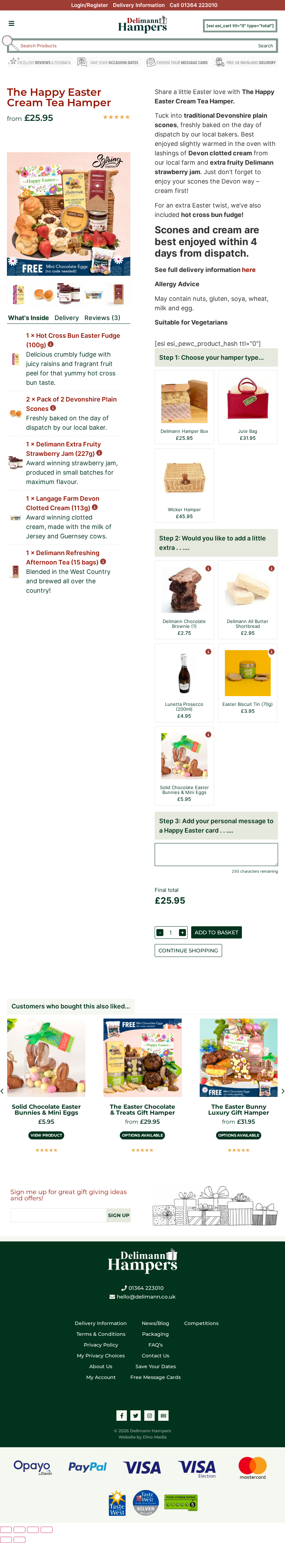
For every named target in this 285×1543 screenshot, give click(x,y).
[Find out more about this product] (208, 569)
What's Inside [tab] (28, 317)
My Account (101, 1377)
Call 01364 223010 (194, 5)
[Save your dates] (108, 63)
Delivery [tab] (67, 317)
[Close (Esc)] (46, 1530)
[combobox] (136, 45)
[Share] (33, 1530)
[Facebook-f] (121, 1415)
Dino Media (154, 1437)
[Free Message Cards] (177, 63)
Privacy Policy (101, 1345)
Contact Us (155, 1356)
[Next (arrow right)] (19, 1540)
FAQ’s (155, 1345)
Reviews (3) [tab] (102, 317)
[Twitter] (135, 1415)
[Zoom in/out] (6, 1530)
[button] (11, 23)
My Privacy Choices (101, 1356)
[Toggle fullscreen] (19, 1530)
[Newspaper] (163, 1415)
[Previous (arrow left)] (6, 1540)
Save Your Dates (156, 1366)
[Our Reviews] (40, 63)
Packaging (155, 1334)
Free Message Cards (155, 1377)
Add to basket (216, 932)
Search (265, 45)
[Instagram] (149, 1415)
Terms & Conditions (100, 1334)
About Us (100, 1366)
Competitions (201, 1323)
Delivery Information (139, 5)
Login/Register (89, 5)
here (249, 269)
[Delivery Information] (245, 63)
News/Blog (155, 1323)
